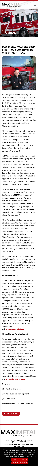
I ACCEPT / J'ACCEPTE (19, 460)
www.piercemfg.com (15, 379)
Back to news (11, 414)
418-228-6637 (16, 445)
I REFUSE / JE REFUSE (19, 463)
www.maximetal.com (15, 329)
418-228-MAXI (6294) (24, 445)
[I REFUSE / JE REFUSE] (35, 457)
